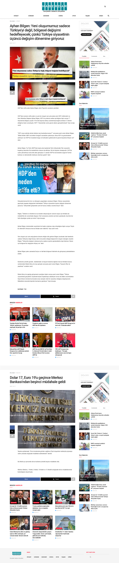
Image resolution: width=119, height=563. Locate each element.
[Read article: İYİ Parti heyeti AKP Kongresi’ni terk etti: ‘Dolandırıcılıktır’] (65, 314)
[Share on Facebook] (12, 84)
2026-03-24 (35, 512)
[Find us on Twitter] (105, 7)
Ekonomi (18, 372)
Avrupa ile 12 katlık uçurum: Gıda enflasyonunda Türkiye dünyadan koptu (99, 145)
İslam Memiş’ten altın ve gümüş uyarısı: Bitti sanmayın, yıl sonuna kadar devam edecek (20, 534)
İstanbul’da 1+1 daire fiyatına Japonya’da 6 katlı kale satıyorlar (64, 534)
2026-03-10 (35, 540)
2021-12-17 (12, 43)
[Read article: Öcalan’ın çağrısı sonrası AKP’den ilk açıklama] (42, 314)
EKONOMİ (46, 16)
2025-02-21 (58, 357)
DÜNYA (61, 16)
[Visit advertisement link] (94, 36)
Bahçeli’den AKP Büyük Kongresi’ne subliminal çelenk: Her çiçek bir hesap (19, 351)
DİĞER (101, 16)
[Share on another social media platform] (12, 93)
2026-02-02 (13, 329)
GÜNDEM (31, 16)
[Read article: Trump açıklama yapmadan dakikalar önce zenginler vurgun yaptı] (42, 497)
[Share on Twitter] (12, 88)
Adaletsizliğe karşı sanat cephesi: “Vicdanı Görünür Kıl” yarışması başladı (99, 135)
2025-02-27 (35, 327)
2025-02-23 (58, 327)
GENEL (13, 320)
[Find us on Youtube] (108, 7)
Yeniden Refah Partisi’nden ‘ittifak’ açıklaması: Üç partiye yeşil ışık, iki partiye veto (19, 325)
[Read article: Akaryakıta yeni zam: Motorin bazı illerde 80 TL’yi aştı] (65, 497)
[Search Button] (108, 15)
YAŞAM (87, 16)
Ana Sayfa (12, 21)
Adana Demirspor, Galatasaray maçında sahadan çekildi (100, 63)
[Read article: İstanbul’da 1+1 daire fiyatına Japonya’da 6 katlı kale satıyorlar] (65, 523)
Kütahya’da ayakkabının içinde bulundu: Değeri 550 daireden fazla (99, 73)
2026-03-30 (83, 127)
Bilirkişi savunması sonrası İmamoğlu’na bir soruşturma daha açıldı (99, 155)
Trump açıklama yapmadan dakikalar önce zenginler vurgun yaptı (40, 508)
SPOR (74, 16)
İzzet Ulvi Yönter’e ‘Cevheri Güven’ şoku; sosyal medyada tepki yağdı (100, 83)
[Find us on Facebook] (102, 7)
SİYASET (16, 16)
